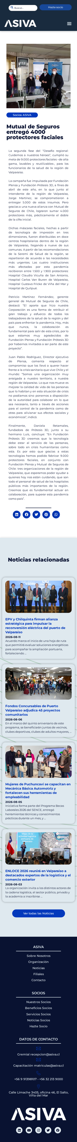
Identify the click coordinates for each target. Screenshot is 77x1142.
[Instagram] (38, 1130)
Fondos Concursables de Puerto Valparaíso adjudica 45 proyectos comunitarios (32, 710)
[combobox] (23, 8)
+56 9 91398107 (25, 1079)
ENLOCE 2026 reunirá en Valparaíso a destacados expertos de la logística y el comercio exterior (38, 875)
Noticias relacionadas (38, 559)
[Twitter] (48, 1130)
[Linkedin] (19, 1130)
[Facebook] (58, 1130)
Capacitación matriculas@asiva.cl (38, 1065)
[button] (69, 23)
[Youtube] (29, 1130)
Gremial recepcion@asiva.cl (38, 1054)
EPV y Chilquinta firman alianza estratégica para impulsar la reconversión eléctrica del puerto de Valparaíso (35, 625)
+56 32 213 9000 (51, 1079)
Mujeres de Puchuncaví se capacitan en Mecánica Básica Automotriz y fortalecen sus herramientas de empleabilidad (38, 790)
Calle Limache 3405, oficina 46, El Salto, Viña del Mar (38, 1093)
